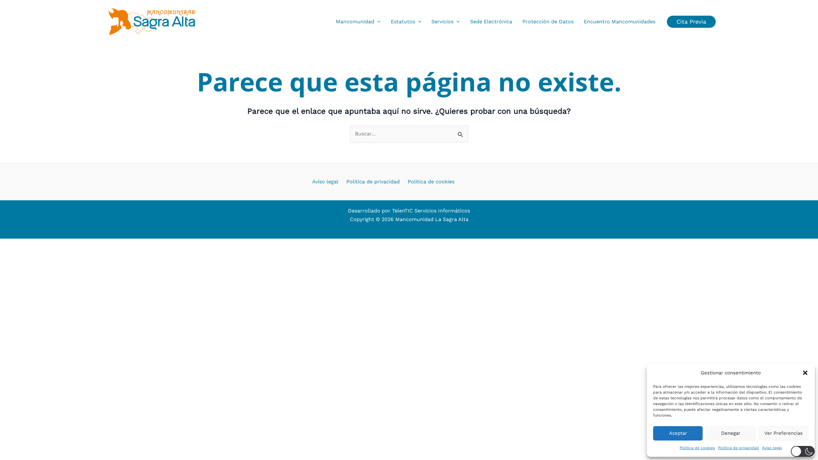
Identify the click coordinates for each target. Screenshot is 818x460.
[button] (805, 373)
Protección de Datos (548, 22)
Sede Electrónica (491, 22)
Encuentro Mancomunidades (619, 22)
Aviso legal (772, 448)
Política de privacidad (738, 448)
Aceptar (678, 433)
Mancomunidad (355, 22)
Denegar (730, 433)
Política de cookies (697, 448)
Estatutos (403, 22)
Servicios (442, 22)
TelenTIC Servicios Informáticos (431, 211)
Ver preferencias (783, 433)
